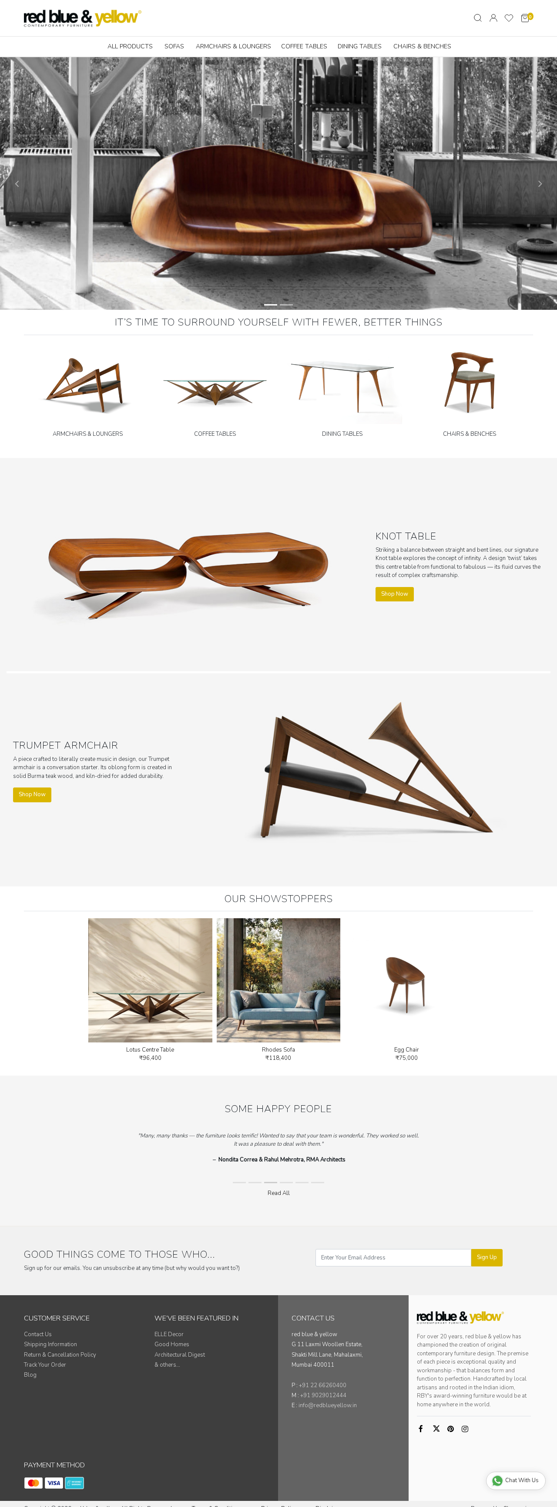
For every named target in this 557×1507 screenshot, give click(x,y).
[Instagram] (466, 1429)
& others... (167, 1365)
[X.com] (437, 1429)
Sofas (174, 46)
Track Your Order (45, 1365)
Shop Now (394, 594)
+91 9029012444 (323, 1395)
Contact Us (38, 1334)
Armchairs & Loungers (233, 46)
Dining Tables (360, 46)
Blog (30, 1375)
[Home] (82, 18)
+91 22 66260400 (322, 1385)
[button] (17, 183)
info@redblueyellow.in (328, 1405)
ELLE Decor (169, 1334)
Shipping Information (50, 1344)
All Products (130, 46)
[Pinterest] (452, 1429)
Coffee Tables (304, 46)
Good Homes (171, 1344)
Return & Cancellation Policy (60, 1355)
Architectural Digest (179, 1355)
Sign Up (487, 1257)
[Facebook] (423, 1429)
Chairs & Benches (422, 46)
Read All (279, 1193)
